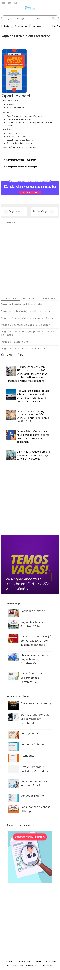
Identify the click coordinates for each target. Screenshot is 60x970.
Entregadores (29, 733)
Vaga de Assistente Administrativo (22, 304)
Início (6, 26)
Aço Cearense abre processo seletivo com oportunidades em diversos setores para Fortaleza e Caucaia (33, 396)
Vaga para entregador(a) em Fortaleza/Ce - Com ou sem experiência (36, 641)
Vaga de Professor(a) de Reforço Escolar (26, 311)
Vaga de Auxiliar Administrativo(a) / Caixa (27, 318)
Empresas (49, 298)
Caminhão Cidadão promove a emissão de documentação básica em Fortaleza (33, 455)
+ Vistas (11, 298)
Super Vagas (21, 26)
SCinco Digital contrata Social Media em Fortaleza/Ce (35, 719)
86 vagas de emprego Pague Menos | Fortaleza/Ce (34, 659)
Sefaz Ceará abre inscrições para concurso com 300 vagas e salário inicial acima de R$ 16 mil (33, 416)
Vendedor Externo (32, 744)
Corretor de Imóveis (33, 611)
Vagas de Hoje (39, 26)
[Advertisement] (30, 262)
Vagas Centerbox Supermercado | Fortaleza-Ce (31, 678)
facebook (10, 223)
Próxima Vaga (40, 211)
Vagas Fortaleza (35, 961)
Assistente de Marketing (36, 703)
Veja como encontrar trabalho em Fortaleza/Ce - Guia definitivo (28, 583)
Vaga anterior (16, 211)
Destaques (30, 298)
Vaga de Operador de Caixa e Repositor (25, 324)
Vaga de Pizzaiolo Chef (15, 341)
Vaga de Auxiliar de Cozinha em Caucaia (26, 348)
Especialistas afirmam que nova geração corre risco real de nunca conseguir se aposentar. (33, 437)
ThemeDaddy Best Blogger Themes (36, 965)
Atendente (27, 755)
